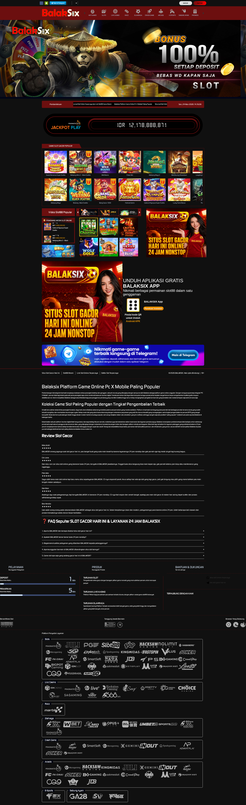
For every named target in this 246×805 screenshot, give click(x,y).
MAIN (57, 162)
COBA (90, 224)
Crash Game (149, 15)
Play (76, 127)
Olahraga (138, 15)
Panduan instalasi (153, 308)
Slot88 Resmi (68, 373)
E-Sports (172, 15)
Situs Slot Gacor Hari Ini (51, 373)
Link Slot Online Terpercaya (87, 373)
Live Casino (115, 15)
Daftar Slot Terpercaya (109, 373)
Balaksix (146, 393)
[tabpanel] (120, 58)
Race (127, 15)
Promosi (195, 15)
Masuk (185, 3)
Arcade (161, 15)
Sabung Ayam (184, 15)
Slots (104, 15)
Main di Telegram (59, 3)
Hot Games (93, 15)
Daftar (200, 3)
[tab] (89, 212)
